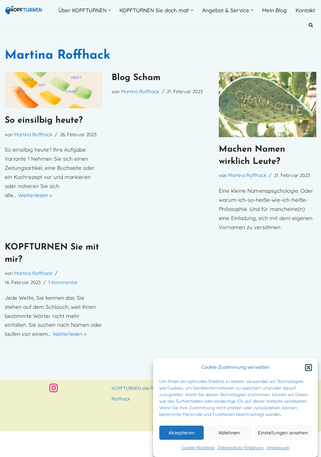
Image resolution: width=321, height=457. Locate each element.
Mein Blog (274, 10)
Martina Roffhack (33, 134)
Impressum (278, 447)
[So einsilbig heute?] (53, 90)
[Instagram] (53, 388)
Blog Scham (136, 77)
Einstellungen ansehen (283, 433)
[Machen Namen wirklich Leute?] (267, 104)
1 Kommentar (63, 282)
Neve (11, 439)
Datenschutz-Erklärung (241, 447)
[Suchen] (310, 25)
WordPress (18, 448)
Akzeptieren (181, 433)
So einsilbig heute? (44, 120)
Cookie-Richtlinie (198, 447)
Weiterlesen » (35, 195)
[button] (308, 367)
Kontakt (305, 10)
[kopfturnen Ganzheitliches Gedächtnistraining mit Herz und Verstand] (23, 10)
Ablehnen (229, 433)
